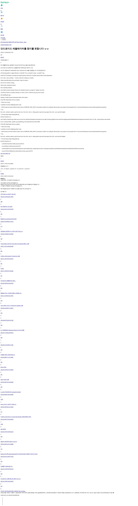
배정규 (2, 57)
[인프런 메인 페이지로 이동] (69, 2)
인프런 (2, 491)
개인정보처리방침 (9, 491)
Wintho (2, 173)
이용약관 (16, 491)
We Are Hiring (22, 491)
